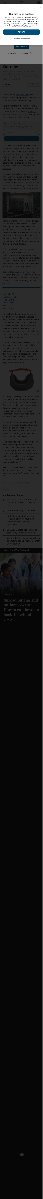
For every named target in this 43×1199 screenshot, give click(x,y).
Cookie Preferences (21, 39)
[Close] (40, 7)
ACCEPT (21, 32)
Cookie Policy (25, 27)
